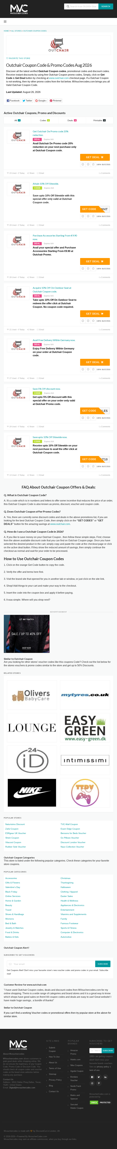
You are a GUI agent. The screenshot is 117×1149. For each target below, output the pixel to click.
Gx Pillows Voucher (70, 838)
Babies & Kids (12, 937)
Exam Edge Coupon (70, 829)
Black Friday (11, 892)
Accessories (11, 878)
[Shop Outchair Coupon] (58, 45)
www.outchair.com (59, 78)
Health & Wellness (69, 900)
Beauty (8, 905)
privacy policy (103, 1067)
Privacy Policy (55, 1080)
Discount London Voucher (73, 842)
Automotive (66, 937)
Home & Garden (13, 900)
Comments (105, 173)
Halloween (66, 887)
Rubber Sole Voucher (15, 847)
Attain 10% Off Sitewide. (46, 183)
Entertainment (67, 910)
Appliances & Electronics (72, 905)
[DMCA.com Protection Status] (100, 1102)
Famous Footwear (69, 923)
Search (105, 6)
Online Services (12, 896)
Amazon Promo (74, 1052)
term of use (94, 1070)
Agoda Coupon (76, 1071)
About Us (53, 1063)
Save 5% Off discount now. (46, 388)
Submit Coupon (52, 1049)
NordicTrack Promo (75, 1088)
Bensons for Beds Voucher (73, 833)
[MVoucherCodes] (19, 9)
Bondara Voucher (74, 1078)
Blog (51, 1086)
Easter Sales (67, 896)
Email (41, 173)
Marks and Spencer (75, 1097)
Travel (8, 910)
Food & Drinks (12, 932)
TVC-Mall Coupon (69, 824)
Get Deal (93, 157)
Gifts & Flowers (12, 882)
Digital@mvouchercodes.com (22, 1088)
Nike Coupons (76, 1065)
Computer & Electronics (72, 932)
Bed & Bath (10, 923)
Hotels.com (75, 1060)
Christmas (65, 878)
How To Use (54, 1057)
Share (31, 173)
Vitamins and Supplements (73, 914)
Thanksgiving (67, 882)
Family (64, 919)
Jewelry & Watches (14, 928)
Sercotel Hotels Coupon (76, 1106)
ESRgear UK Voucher (15, 833)
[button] (13, 101)
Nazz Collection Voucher (72, 847)
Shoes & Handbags (14, 914)
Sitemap (52, 1074)
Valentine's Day (12, 887)
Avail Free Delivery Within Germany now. (54, 340)
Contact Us (54, 1091)
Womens (9, 919)
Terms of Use (55, 1068)
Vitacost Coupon (13, 842)
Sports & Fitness (68, 928)
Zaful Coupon (11, 829)
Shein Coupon (12, 838)
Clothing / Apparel (69, 892)
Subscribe (103, 964)
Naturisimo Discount (15, 824)
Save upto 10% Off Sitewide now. (50, 437)
